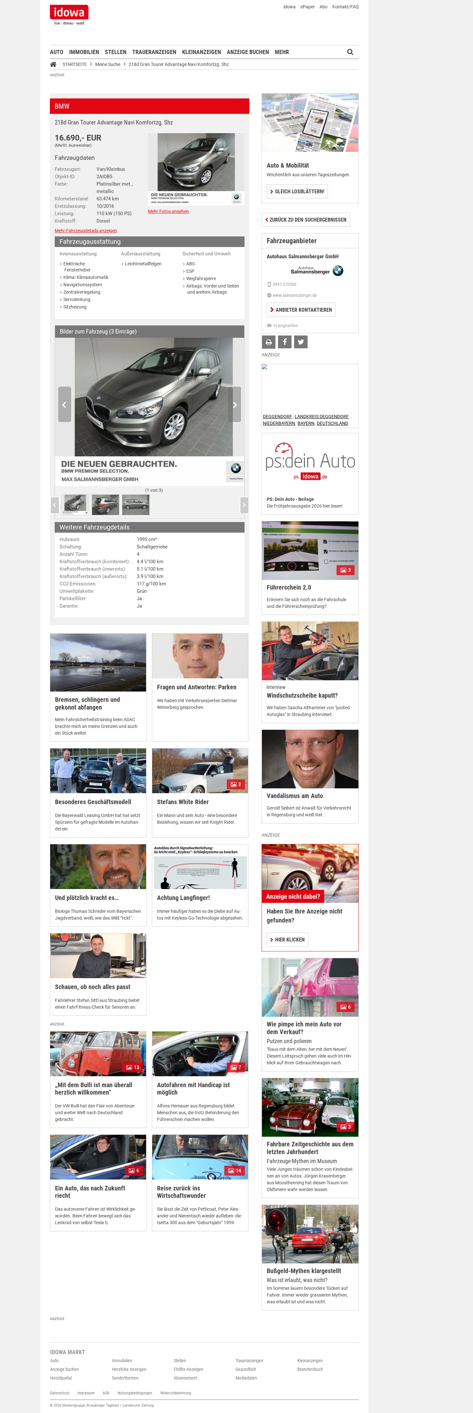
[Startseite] (55, 65)
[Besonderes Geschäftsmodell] (98, 770)
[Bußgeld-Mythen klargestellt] (310, 1234)
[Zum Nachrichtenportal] (69, 14)
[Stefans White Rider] (200, 770)
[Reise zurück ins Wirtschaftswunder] (200, 1157)
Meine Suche (107, 64)
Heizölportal (61, 1378)
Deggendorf (277, 416)
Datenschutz (60, 1393)
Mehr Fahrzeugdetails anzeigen (86, 230)
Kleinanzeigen (201, 52)
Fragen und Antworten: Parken (196, 687)
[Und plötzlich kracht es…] (98, 866)
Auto (56, 52)
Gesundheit (246, 1369)
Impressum (86, 1393)
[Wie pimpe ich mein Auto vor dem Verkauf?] (310, 987)
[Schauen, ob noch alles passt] (98, 955)
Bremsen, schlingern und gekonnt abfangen (87, 703)
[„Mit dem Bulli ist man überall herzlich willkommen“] (98, 1054)
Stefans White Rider (183, 802)
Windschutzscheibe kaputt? (302, 695)
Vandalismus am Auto (295, 796)
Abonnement (185, 1378)
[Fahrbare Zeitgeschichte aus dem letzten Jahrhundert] (310, 1107)
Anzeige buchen (248, 52)
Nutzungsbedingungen (134, 1393)
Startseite (74, 64)
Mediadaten (246, 1378)
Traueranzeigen (154, 52)
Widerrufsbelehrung (175, 1393)
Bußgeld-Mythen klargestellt (304, 1271)
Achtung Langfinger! (183, 898)
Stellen (115, 52)
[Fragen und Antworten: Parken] (200, 656)
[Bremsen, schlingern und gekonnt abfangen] (98, 663)
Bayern (306, 423)
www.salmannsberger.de (295, 295)
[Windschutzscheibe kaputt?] (310, 651)
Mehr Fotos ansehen (168, 211)
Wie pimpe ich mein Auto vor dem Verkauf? (304, 1028)
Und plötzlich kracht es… (87, 898)
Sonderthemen (125, 1378)
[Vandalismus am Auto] (310, 759)
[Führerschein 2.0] (310, 550)
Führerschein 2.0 (289, 587)
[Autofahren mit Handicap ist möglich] (200, 1054)
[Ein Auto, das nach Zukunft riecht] (98, 1157)
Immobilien (84, 52)
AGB (106, 1393)
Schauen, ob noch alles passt (92, 987)
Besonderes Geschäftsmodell (93, 802)
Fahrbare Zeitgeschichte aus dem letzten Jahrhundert (310, 1148)
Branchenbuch (310, 1369)
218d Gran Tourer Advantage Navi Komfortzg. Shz (179, 64)
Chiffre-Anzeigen (188, 1369)
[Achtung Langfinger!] (200, 866)
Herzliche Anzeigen (129, 1369)
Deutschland (332, 423)
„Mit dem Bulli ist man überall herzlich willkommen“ (93, 1088)
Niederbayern (279, 423)
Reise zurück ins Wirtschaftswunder (181, 1192)
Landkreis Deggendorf (322, 416)
